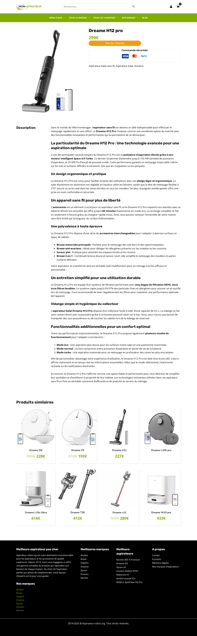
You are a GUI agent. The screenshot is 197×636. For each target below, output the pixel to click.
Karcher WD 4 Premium (128, 559)
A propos (156, 559)
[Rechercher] (134, 7)
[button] (57, 17)
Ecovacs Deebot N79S (127, 570)
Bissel (19, 593)
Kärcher (20, 610)
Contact (156, 555)
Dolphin (20, 596)
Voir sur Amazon (114, 43)
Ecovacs (20, 606)
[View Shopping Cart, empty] (178, 6)
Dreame (139, 66)
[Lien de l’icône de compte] (171, 6)
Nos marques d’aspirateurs (165, 566)
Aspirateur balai (124, 66)
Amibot (20, 589)
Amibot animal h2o (125, 578)
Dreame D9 (122, 563)
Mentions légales (160, 562)
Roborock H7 (122, 574)
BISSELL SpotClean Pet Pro (129, 582)
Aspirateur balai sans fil (102, 66)
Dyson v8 (121, 567)
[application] (63, 17)
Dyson (19, 603)
